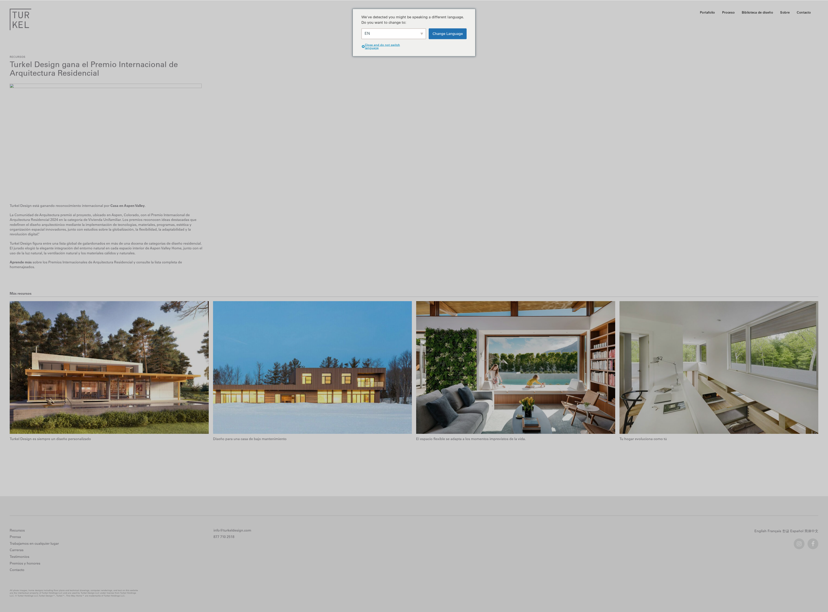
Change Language (448, 33)
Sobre (785, 12)
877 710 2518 (223, 537)
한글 (786, 531)
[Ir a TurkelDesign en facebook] (813, 541)
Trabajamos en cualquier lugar (34, 543)
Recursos (17, 56)
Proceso (728, 12)
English (761, 531)
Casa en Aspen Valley (127, 205)
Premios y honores (25, 563)
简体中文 (812, 531)
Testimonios (19, 556)
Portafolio (707, 12)
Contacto (804, 12)
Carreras (17, 550)
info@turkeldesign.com (232, 530)
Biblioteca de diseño (757, 12)
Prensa (15, 537)
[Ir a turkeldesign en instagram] (799, 541)
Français (775, 531)
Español (797, 531)
